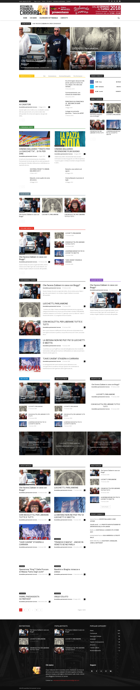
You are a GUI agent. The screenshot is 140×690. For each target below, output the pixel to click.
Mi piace (118, 82)
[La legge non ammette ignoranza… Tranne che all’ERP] (59, 113)
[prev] (115, 23)
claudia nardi (94, 524)
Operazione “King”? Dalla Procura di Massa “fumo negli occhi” (33, 570)
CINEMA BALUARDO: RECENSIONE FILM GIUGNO (67, 150)
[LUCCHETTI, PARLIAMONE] (95, 39)
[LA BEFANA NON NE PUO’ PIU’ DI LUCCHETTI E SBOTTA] (108, 61)
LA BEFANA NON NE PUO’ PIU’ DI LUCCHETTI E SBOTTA (113, 133)
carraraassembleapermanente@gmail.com (66, 680)
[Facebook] (109, 1)
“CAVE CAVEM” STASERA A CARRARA (61, 358)
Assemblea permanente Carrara (28, 107)
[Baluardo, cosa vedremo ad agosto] (59, 171)
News (21, 539)
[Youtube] (120, 1)
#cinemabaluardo (24, 145)
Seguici (118, 86)
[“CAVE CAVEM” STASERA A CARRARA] (59, 262)
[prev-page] (20, 120)
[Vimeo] (117, 1)
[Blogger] (92, 671)
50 (36, 610)
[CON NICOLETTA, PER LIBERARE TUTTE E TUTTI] (82, 61)
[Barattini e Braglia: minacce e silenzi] (69, 559)
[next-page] (23, 120)
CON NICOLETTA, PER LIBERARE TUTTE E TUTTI (97, 132)
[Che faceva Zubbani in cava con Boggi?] (44, 48)
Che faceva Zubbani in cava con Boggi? (46, 23)
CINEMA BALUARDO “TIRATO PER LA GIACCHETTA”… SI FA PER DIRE (34, 151)
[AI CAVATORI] (34, 91)
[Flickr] (101, 671)
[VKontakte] (110, 671)
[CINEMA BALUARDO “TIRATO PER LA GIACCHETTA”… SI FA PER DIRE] (34, 139)
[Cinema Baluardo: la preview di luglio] (59, 180)
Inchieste (24, 57)
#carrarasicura (52, 76)
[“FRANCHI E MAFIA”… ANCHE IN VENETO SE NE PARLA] (69, 532)
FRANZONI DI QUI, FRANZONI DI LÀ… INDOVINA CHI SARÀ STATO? (74, 103)
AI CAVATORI (25, 104)
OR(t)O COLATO (61, 596)
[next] (118, 23)
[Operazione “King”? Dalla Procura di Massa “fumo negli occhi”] (34, 559)
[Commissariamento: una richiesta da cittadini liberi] (59, 95)
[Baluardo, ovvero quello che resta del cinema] (23, 180)
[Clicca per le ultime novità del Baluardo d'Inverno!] (85, 10)
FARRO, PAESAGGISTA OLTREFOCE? (29, 597)
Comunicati (76, 45)
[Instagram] (112, 1)
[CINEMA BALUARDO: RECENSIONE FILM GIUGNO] (70, 139)
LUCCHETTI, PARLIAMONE (50, 214)
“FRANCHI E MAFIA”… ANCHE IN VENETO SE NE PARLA (68, 543)
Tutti (44, 76)
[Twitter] (114, 1)
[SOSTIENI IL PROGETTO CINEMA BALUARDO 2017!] (23, 171)
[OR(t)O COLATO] (69, 586)
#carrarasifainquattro (65, 76)
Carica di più (104, 507)
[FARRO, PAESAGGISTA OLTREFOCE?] (34, 586)
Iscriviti (118, 91)
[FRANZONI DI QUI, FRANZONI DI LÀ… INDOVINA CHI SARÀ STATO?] (59, 104)
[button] (118, 18)
